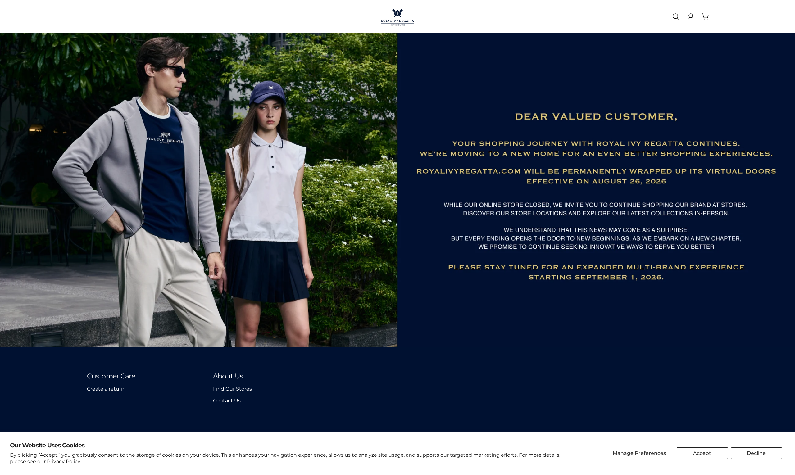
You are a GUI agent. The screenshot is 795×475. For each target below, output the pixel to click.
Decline (756, 453)
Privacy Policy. (64, 461)
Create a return (106, 389)
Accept (702, 453)
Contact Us (227, 401)
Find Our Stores (232, 389)
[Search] (676, 16)
